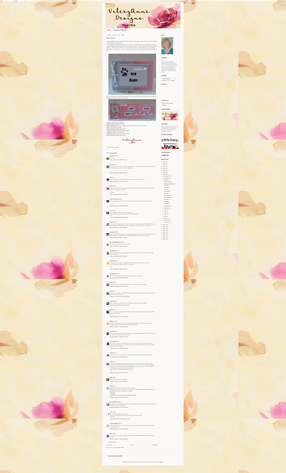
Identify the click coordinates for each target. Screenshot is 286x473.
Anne (111, 210)
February (166, 220)
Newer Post (109, 445)
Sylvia (111, 186)
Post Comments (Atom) (118, 447)
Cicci (111, 386)
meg (111, 291)
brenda (111, 164)
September (167, 206)
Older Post (155, 445)
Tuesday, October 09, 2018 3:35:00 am (119, 381)
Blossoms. (166, 193)
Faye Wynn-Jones (168, 103)
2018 (164, 174)
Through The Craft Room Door (113, 130)
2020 (164, 170)
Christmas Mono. (168, 195)
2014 (164, 230)
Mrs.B (111, 309)
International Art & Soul (112, 124)
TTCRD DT (112, 393)
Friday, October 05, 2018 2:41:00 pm (118, 237)
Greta (111, 377)
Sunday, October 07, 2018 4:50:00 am (119, 326)
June (165, 212)
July (165, 210)
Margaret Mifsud (114, 402)
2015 (164, 228)
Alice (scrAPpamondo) (115, 242)
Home (109, 30)
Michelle (112, 301)
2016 (164, 226)
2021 (164, 168)
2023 (164, 164)
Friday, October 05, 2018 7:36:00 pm (118, 256)
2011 (164, 237)
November (166, 178)
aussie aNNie (113, 273)
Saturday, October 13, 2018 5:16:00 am (119, 407)
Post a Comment (112, 442)
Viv (110, 177)
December (166, 176)
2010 (164, 239)
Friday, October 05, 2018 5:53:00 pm (118, 246)
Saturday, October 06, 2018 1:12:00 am (119, 286)
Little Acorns (167, 187)
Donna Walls (113, 341)
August (166, 208)
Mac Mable (112, 250)
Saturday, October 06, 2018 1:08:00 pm (119, 316)
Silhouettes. (166, 201)
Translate (172, 80)
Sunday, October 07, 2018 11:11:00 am (119, 336)
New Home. (166, 199)
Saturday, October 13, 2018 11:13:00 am (119, 418)
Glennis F (112, 155)
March (165, 218)
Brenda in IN (113, 232)
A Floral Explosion (168, 181)
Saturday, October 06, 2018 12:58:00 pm (119, 305)
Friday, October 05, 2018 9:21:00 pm (118, 269)
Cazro (111, 433)
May (165, 214)
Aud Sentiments (110, 133)
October (166, 180)
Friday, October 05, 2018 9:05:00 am (118, 172)
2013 (164, 232)
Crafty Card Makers (111, 125)
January (166, 222)
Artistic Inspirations (111, 128)
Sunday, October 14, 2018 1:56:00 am (119, 439)
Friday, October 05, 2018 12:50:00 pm (119, 217)
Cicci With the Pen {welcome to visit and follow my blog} (123, 395)
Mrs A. (165, 105)
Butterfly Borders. (168, 197)
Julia (111, 361)
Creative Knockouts (111, 135)
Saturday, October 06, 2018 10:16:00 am (119, 296)
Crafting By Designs (111, 132)
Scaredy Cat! (167, 191)
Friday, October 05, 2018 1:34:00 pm (118, 227)
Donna (111, 282)
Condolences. (167, 203)
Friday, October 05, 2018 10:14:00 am (119, 181)
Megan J (112, 321)
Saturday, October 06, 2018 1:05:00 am (119, 277)
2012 (164, 234)
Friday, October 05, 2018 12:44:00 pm (119, 205)
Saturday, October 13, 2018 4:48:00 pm (119, 429)
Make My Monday (110, 127)
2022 (164, 166)
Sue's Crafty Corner (115, 199)
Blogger (161, 461)
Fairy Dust (166, 189)
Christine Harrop (114, 423)
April (165, 216)
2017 (164, 224)
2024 (164, 162)
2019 (164, 172)
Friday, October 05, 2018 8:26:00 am (118, 159)
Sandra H (112, 331)
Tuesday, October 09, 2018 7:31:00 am (119, 397)
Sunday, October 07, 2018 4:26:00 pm (119, 356)
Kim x (111, 412)
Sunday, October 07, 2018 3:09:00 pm (119, 348)
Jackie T (112, 222)
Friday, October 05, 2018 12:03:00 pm (119, 194)
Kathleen (112, 260)
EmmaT (112, 352)
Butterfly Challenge (120, 30)
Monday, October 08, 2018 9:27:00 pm (119, 372)
